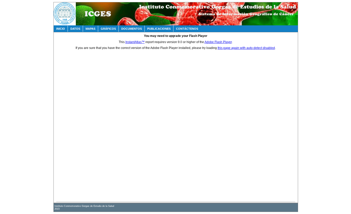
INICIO (60, 28)
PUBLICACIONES (159, 28)
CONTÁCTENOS (187, 28)
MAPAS (90, 28)
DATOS (75, 28)
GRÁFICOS (108, 28)
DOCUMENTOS (131, 28)
